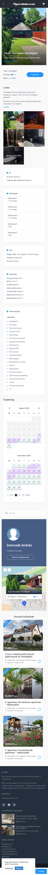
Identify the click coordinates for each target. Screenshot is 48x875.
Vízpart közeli (19, 662)
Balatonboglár (20, 818)
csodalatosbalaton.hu (9, 854)
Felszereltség (14, 311)
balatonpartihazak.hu (9, 852)
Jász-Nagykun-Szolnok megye (16, 58)
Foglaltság (35, 75)
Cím (10, 250)
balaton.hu (5, 856)
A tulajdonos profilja (14, 551)
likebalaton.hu (7, 847)
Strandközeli (19, 710)
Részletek (13, 274)
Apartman (10, 662)
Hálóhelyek (13, 193)
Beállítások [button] (9, 868)
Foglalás (41, 871)
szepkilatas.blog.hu (9, 849)
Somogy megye (31, 818)
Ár (10, 173)
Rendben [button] (19, 868)
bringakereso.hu (7, 844)
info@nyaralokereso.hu (10, 798)
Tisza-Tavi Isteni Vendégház (19, 592)
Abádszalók (35, 58)
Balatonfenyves (21, 831)
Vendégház (12, 71)
